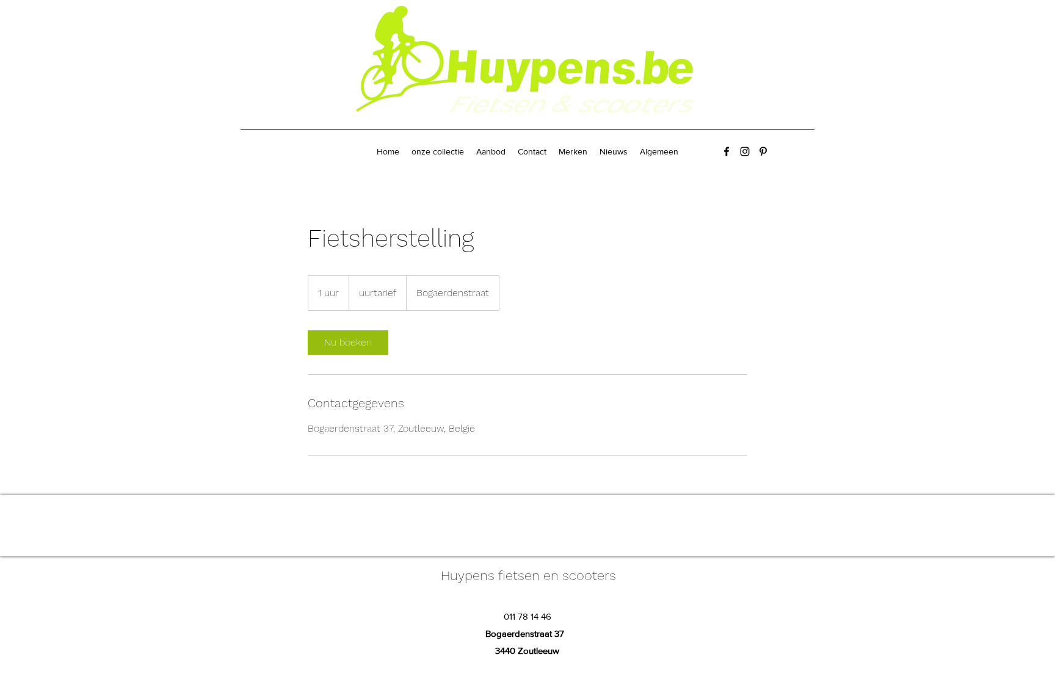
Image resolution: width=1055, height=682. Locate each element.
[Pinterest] (763, 151)
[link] (348, 342)
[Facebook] (726, 151)
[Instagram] (745, 151)
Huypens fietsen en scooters (528, 575)
